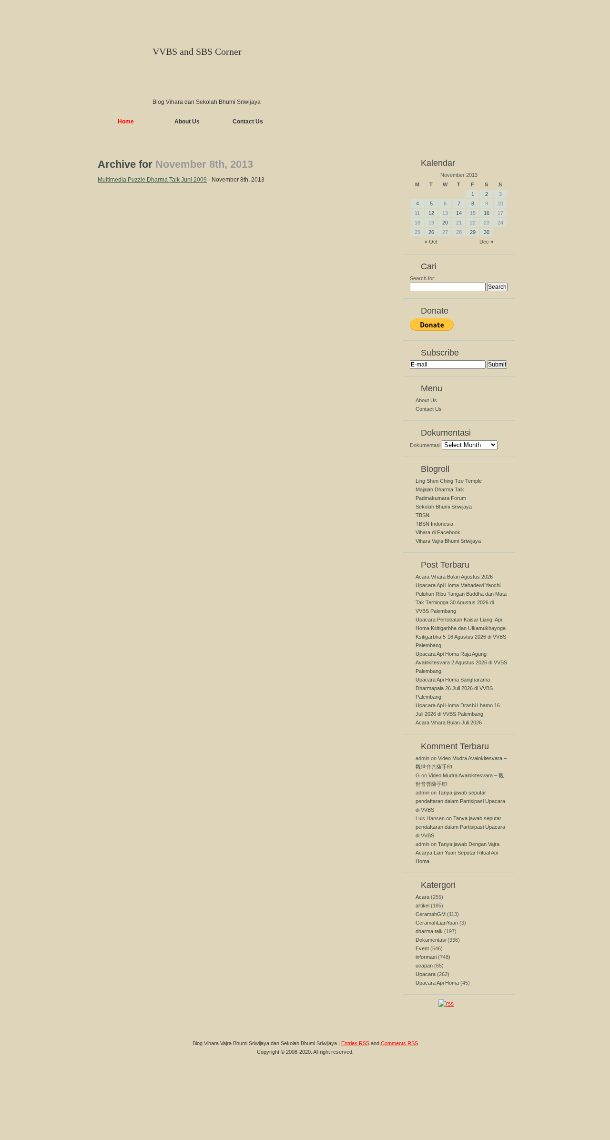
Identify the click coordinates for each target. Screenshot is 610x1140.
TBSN (422, 515)
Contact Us (248, 121)
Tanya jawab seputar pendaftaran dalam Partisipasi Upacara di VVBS (460, 801)
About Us (187, 121)
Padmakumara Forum (441, 498)
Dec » (486, 241)
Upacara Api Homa (437, 983)
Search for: (423, 278)
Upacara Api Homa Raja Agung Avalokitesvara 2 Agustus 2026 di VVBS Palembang (461, 662)
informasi (426, 957)
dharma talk (429, 931)
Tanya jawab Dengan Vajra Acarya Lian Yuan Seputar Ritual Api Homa (457, 852)
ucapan (424, 965)
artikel (422, 905)
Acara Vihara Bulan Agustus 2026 (454, 577)
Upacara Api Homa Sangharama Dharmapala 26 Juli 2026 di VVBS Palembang (454, 688)
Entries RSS (355, 1043)
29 (473, 232)
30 (486, 232)
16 (486, 213)
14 (459, 213)
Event (422, 948)
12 (431, 213)
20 (445, 222)
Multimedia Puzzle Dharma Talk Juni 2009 (152, 179)
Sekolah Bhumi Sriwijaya (444, 506)
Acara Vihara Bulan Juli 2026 (449, 722)
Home (126, 121)
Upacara (426, 974)
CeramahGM (431, 914)
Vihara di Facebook (438, 532)
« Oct (431, 241)
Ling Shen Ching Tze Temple (449, 481)
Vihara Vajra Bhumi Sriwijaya (448, 541)
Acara (422, 897)
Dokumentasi (425, 445)
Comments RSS (399, 1043)
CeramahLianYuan (437, 923)
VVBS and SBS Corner (197, 51)
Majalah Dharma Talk (440, 489)
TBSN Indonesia (434, 524)
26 (431, 232)
